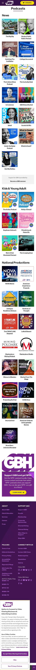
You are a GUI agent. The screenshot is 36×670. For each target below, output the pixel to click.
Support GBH (22, 510)
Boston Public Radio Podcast (26, 37)
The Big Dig (10, 36)
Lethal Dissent (26, 331)
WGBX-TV (5, 584)
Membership (22, 517)
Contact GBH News (24, 552)
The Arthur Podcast (9, 209)
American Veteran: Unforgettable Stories (26, 422)
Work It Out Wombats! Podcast (9, 254)
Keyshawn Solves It (9, 230)
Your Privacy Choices (15, 666)
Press (4, 524)
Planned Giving (23, 529)
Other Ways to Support (22, 534)
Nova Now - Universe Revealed (9, 446)
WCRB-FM (5, 595)
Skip (14, 660)
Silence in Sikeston (9, 377)
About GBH (5, 510)
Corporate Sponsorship (22, 521)
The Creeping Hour (26, 253)
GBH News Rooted (26, 105)
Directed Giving (23, 526)
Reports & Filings (7, 564)
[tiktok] (21, 570)
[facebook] (31, 570)
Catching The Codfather (9, 60)
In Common (10, 105)
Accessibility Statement (6, 560)
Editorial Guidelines (8, 552)
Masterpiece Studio (26, 354)
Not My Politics (10, 169)
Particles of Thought (26, 310)
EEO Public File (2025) (7, 569)
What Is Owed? (26, 146)
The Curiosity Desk (26, 82)
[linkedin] (19, 573)
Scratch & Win (26, 125)
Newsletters (22, 559)
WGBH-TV (5, 580)
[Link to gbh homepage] (9, 3)
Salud (10, 125)
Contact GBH (22, 548)
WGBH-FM (5, 591)
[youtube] (24, 570)
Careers (4, 520)
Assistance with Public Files (7, 574)
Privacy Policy (6, 556)
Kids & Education (7, 513)
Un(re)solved (9, 420)
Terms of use (6, 548)
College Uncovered (26, 59)
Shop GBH (21, 538)
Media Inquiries (23, 556)
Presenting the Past (10, 400)
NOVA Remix (9, 284)
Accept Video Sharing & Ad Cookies (15, 654)
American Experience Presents (26, 286)
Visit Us (20, 563)
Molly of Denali (26, 209)
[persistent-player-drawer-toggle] (34, 667)
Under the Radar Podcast (9, 147)
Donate (28, 3)
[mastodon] (29, 580)
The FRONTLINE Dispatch (10, 332)
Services (4, 517)
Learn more (17, 492)
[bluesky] (26, 570)
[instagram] (19, 570)
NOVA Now (26, 400)
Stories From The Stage (26, 378)
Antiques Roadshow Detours (9, 310)
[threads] (29, 570)
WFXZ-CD (5, 588)
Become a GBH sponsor (18, 181)
